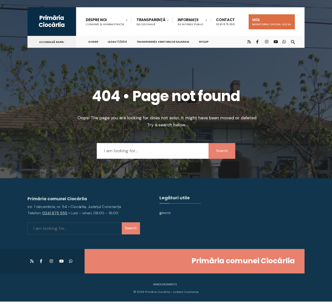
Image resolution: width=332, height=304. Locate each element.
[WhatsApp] (284, 41)
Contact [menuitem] (225, 21)
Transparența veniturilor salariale (163, 42)
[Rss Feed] (249, 41)
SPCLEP (204, 42)
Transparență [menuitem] (151, 21)
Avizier (93, 42)
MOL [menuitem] (271, 21)
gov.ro (165, 212)
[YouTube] (275, 41)
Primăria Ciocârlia (52, 21)
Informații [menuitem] (191, 21)
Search (222, 150)
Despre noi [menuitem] (105, 21)
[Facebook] (257, 41)
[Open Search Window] (292, 41)
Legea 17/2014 (117, 42)
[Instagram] (266, 41)
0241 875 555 (54, 213)
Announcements (165, 284)
